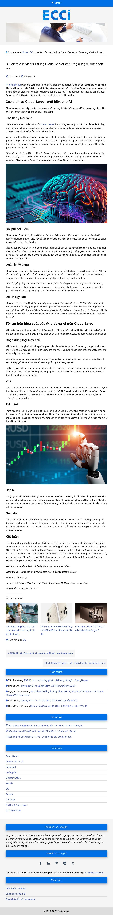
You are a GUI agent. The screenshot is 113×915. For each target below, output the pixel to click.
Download (11, 767)
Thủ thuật (10, 799)
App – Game (12, 756)
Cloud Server (47, 124)
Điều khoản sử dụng (16, 888)
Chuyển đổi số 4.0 (14, 761)
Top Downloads (13, 810)
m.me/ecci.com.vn (94, 872)
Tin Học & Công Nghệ (16, 805)
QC (24, 640)
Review (9, 794)
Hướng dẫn (11, 772)
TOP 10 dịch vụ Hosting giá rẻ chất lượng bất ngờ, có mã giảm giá (56, 680)
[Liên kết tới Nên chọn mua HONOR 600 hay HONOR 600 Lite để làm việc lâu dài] (57, 604)
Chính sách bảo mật (15, 894)
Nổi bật (9, 783)
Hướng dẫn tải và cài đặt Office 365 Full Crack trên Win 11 (48, 686)
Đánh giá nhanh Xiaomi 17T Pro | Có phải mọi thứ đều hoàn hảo (39, 737)
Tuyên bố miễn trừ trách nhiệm (20, 899)
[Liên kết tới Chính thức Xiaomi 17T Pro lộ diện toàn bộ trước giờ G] (91, 604)
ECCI (56, 15)
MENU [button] (58, 3)
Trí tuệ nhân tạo (13, 85)
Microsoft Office (13, 778)
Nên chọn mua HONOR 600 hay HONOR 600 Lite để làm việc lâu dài (56, 630)
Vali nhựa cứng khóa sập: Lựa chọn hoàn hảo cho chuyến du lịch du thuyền (20, 630)
